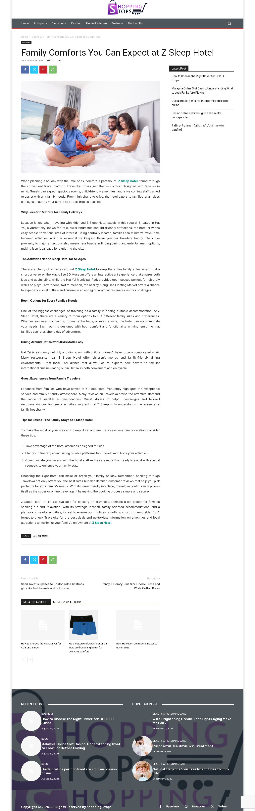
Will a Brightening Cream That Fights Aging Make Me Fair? (192, 721)
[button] (229, 23)
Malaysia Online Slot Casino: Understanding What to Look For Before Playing (202, 90)
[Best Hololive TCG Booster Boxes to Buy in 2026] (138, 625)
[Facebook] (25, 70)
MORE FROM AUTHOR (67, 602)
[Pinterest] (43, 70)
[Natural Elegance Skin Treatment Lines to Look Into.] (142, 771)
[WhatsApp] (53, 70)
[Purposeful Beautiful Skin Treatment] (142, 746)
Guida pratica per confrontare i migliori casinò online (200, 103)
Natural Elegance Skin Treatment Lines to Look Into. (191, 771)
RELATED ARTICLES (36, 602)
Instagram (198, 806)
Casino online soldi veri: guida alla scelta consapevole (196, 115)
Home (24, 36)
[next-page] (29, 659)
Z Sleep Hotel (128, 181)
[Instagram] (186, 806)
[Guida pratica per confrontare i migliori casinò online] (31, 771)
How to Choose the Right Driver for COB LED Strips (199, 78)
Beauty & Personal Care (169, 713)
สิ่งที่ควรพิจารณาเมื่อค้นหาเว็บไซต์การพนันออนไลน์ (198, 127)
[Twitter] (34, 70)
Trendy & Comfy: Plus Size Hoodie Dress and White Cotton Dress (130, 586)
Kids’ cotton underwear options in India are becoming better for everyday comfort (88, 647)
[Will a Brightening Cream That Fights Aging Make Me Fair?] (142, 721)
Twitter (223, 806)
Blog (44, 738)
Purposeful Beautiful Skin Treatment (183, 746)
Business (37, 36)
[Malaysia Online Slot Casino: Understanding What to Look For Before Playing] (31, 746)
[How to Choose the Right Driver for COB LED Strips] (43, 625)
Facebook (172, 806)
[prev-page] (23, 659)
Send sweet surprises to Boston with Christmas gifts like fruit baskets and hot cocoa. (52, 586)
